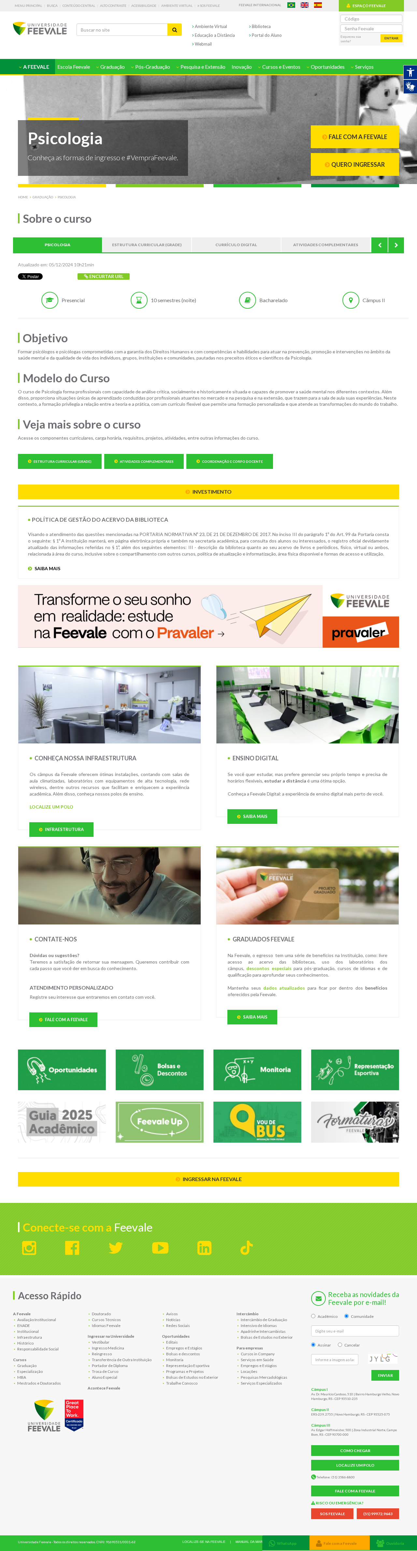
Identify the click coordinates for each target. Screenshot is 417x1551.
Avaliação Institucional (36, 1319)
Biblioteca (261, 26)
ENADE (23, 1325)
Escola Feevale (73, 66)
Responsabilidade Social (38, 1349)
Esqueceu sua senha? (350, 39)
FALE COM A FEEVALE (355, 1490)
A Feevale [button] (35, 66)
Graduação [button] (112, 66)
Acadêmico (328, 1316)
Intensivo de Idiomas (258, 1325)
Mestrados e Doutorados (39, 1383)
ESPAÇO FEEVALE (369, 5)
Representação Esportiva (187, 1365)
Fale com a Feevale (66, 1019)
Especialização (30, 1371)
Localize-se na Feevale (203, 1542)
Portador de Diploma (109, 1365)
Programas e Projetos (184, 1371)
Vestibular (100, 1342)
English (305, 5)
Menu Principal (28, 5)
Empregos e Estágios (183, 1348)
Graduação (43, 197)
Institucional (28, 1331)
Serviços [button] (364, 66)
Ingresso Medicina (107, 1348)
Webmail (203, 44)
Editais (171, 1342)
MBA (21, 1377)
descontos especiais (268, 968)
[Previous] (379, 244)
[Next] (396, 244)
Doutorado (101, 1313)
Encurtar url (105, 276)
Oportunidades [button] (327, 66)
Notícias (172, 1319)
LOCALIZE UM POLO (51, 807)
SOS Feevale (209, 5)
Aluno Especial (104, 1377)
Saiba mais (47, 568)
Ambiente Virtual (177, 5)
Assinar (324, 1345)
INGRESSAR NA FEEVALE (212, 1179)
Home (23, 197)
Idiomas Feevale (106, 1325)
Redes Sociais (177, 1325)
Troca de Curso (104, 1371)
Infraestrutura (64, 829)
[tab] (285, 1542)
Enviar (385, 1375)
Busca (52, 5)
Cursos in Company (257, 1353)
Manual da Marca (251, 1542)
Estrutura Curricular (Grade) (62, 461)
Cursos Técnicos (106, 1319)
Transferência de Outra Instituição (121, 1359)
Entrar (391, 38)
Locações (248, 1371)
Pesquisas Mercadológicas (263, 1377)
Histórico (25, 1343)
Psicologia (67, 197)
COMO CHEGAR (355, 1450)
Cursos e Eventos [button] (280, 66)
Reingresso (101, 1353)
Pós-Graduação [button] (152, 66)
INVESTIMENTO (212, 491)
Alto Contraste (113, 5)
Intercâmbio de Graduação (263, 1319)
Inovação (242, 66)
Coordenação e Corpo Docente (232, 461)
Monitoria (174, 1359)
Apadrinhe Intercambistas (263, 1331)
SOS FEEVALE (332, 1513)
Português (291, 5)
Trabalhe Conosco (181, 1383)
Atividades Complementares (146, 461)
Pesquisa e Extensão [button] (202, 66)
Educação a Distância (214, 35)
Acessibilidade (143, 5)
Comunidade (362, 1316)
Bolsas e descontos (182, 1353)
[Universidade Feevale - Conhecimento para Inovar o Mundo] (56, 1414)
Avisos (171, 1313)
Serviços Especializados (261, 1383)
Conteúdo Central (79, 5)
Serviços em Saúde (257, 1359)
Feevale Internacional (260, 5)
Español (318, 5)
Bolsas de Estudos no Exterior (191, 1377)
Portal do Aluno (266, 35)
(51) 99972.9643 (378, 1513)
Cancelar (352, 1345)
